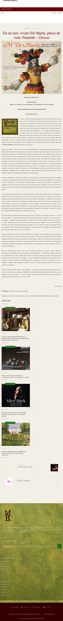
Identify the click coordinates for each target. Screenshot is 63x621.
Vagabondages (5, 595)
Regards (4, 589)
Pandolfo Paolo (44, 296)
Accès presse (5, 569)
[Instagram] (57, 13)
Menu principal (7, 9)
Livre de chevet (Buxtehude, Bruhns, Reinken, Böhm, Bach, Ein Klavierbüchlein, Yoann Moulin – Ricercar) (15, 338)
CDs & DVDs (34, 28)
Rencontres (5, 592)
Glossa (11, 296)
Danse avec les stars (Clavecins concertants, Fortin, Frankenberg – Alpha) (15, 376)
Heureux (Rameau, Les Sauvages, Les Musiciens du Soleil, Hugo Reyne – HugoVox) (14, 453)
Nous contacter (5, 571)
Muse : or (24, 296)
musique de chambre (33, 296)
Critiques (39, 28)
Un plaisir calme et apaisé (24, 466)
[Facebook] (52, 13)
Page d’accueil (5, 584)
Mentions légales (6, 566)
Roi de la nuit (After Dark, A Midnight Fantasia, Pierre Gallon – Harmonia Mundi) (14, 414)
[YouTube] (60, 13)
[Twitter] (55, 13)
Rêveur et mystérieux (23, 480)
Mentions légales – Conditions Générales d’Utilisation (24, 614)
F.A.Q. (3, 563)
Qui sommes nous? (49, 614)
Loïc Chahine (17, 296)
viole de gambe (53, 296)
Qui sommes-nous (6, 561)
